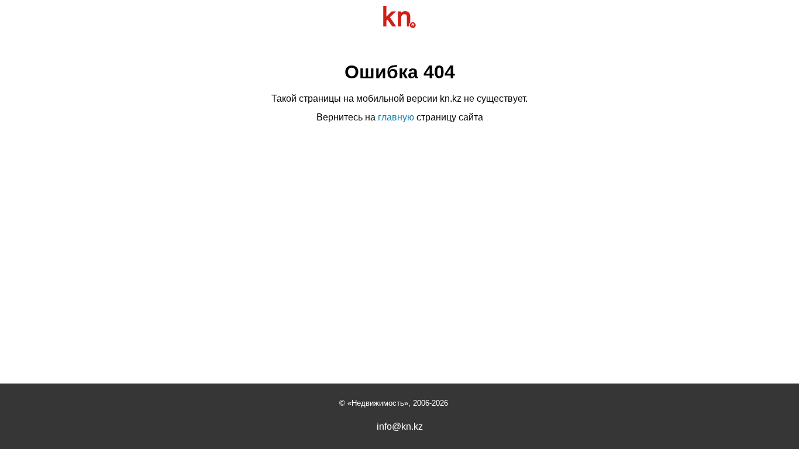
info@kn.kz (400, 426)
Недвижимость (378, 403)
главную (396, 117)
